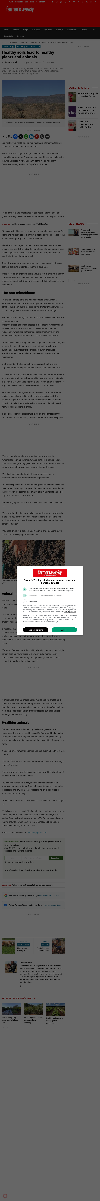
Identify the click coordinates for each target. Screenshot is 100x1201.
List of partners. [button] (70, 612)
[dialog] (50, 600)
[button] (50, 601)
